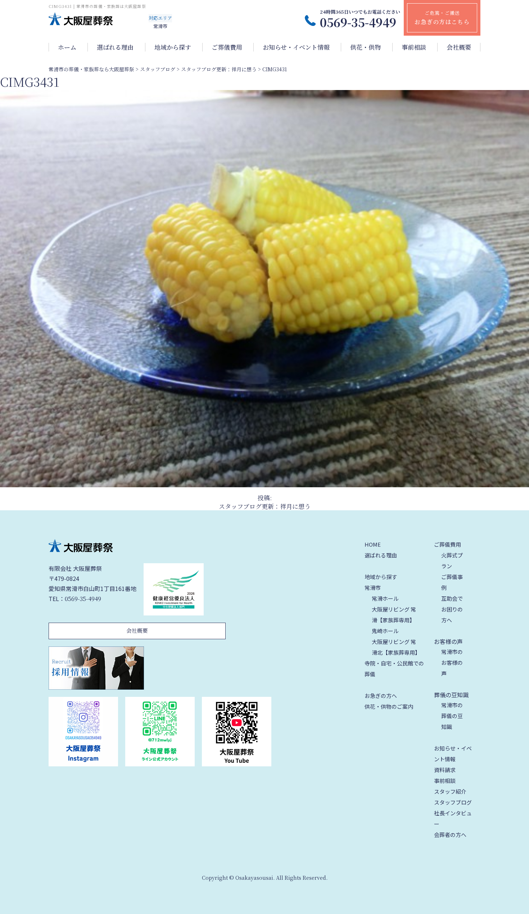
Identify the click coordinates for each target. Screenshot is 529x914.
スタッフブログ (453, 802)
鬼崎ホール (385, 631)
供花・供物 (365, 47)
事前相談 (414, 47)
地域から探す (172, 47)
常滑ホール (385, 598)
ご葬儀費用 (227, 47)
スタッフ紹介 (450, 791)
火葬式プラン (452, 560)
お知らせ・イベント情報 (296, 47)
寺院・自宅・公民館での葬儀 (394, 668)
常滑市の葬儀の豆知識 (452, 715)
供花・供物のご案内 (389, 706)
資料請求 (445, 770)
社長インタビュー (453, 818)
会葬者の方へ (450, 834)
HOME (373, 544)
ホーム (67, 47)
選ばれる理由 (115, 47)
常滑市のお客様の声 (452, 662)
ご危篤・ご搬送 (442, 17)
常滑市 (373, 587)
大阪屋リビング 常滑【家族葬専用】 (394, 614)
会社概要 (459, 47)
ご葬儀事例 (452, 582)
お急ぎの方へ (381, 695)
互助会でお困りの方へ (452, 609)
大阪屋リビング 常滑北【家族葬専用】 (396, 647)
